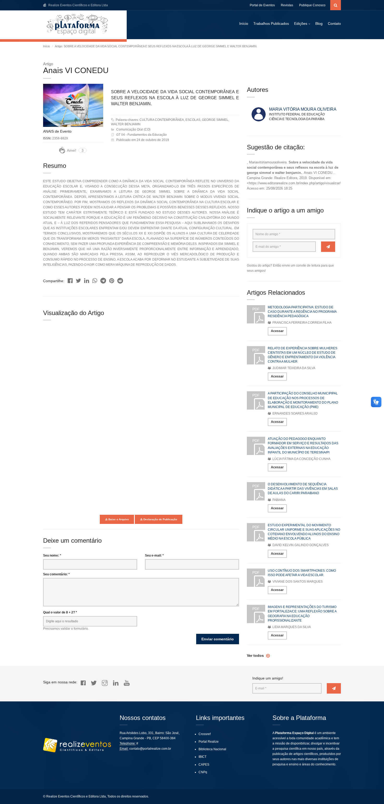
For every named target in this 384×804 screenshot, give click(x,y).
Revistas (287, 5)
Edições (300, 23)
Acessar (277, 331)
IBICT (202, 757)
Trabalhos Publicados (271, 23)
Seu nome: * (52, 555)
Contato (334, 23)
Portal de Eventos (262, 5)
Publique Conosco (312, 5)
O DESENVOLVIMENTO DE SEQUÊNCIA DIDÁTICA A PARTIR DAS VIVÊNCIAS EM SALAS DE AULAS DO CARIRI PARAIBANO (303, 488)
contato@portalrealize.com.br (150, 748)
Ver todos (256, 655)
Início (243, 23)
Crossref (205, 734)
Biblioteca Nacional (212, 749)
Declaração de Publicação (160, 519)
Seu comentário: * (56, 574)
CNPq (203, 772)
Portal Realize (209, 741)
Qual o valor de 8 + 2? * (60, 612)
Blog (319, 23)
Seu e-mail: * (154, 555)
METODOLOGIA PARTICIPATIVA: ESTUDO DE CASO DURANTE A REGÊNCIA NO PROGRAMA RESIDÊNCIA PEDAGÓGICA (302, 311)
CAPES (204, 764)
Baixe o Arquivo (118, 519)
